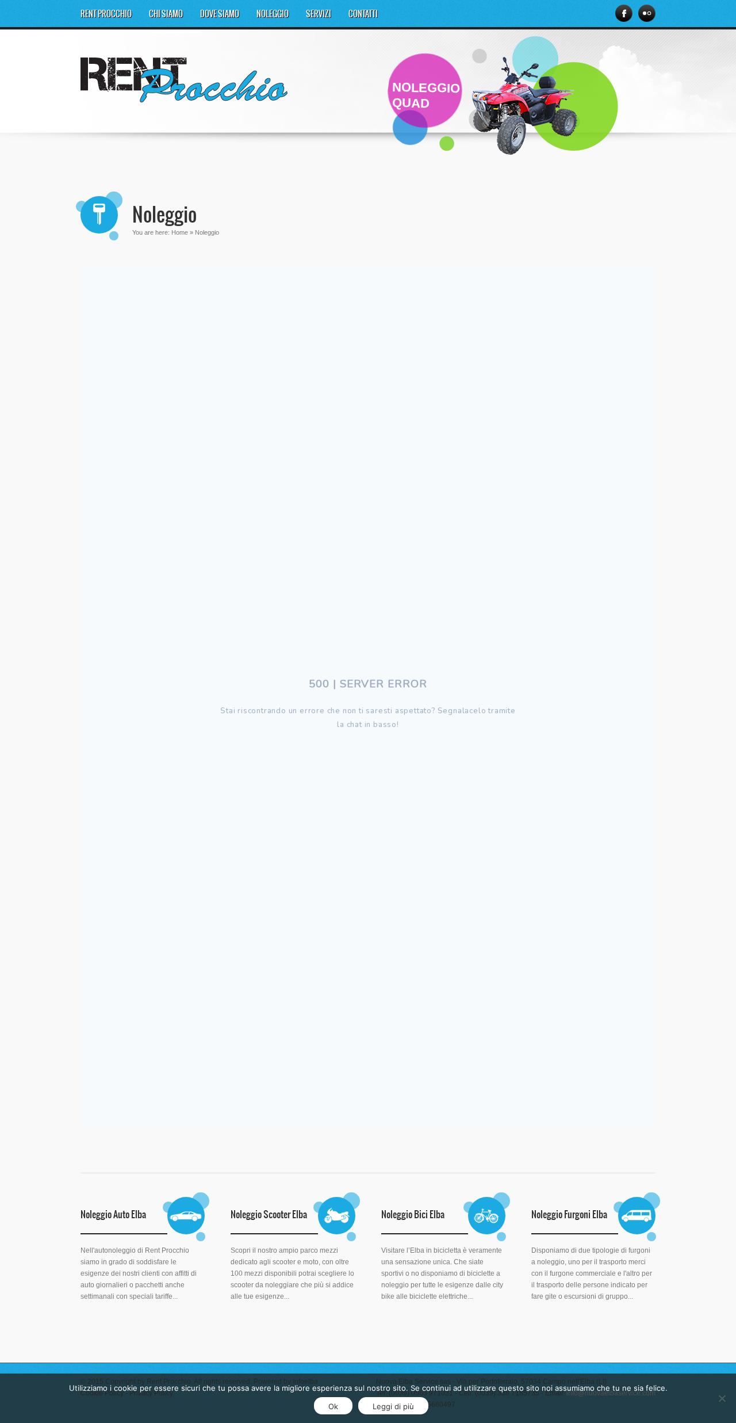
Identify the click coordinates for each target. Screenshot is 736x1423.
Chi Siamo (166, 14)
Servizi (318, 14)
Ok (333, 1406)
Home (179, 232)
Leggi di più (393, 1406)
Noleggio (272, 14)
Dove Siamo (219, 14)
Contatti (363, 14)
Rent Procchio (106, 14)
